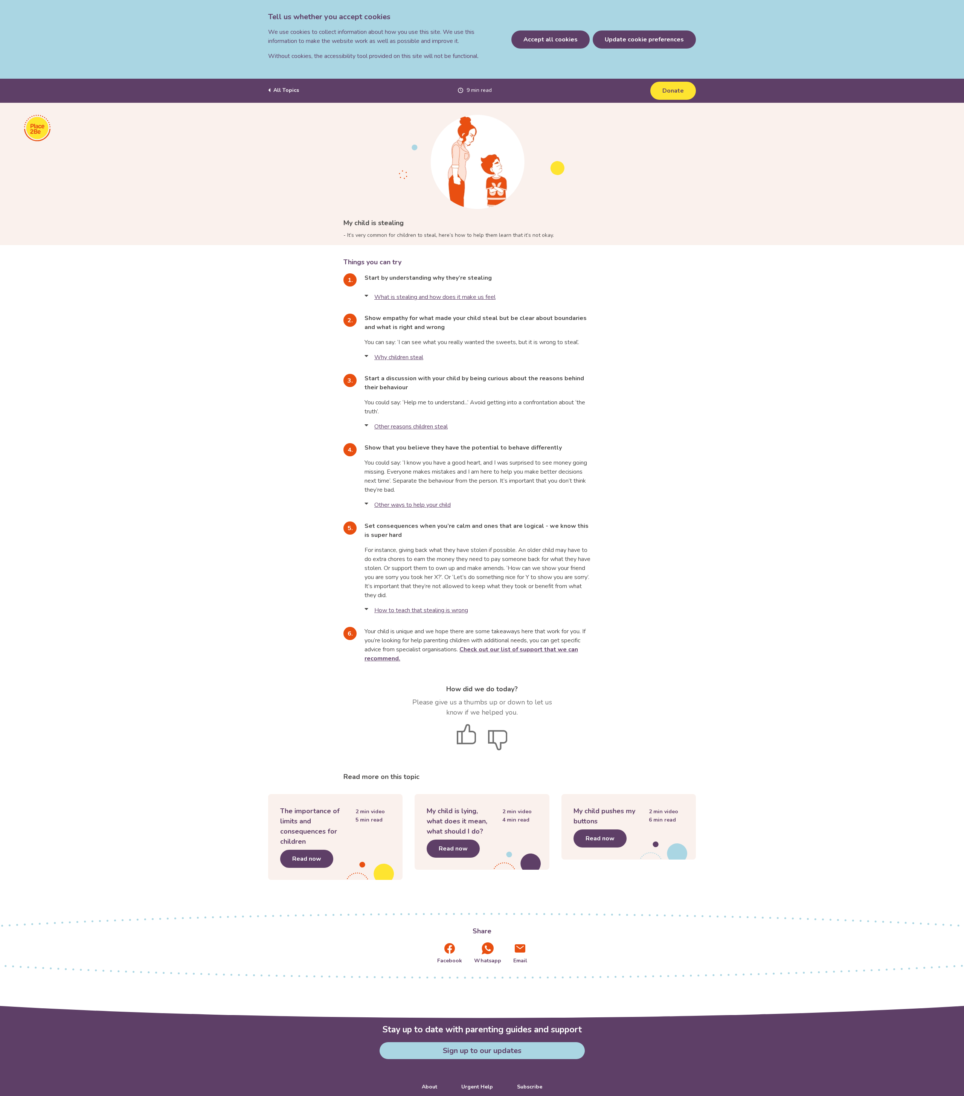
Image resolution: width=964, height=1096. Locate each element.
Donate (673, 91)
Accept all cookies (550, 39)
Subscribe (529, 1086)
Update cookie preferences (644, 39)
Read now (312, 859)
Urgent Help (477, 1086)
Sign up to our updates (482, 1051)
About (429, 1086)
